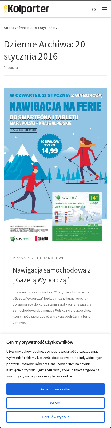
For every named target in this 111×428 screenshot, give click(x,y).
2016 (33, 27)
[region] (55, 381)
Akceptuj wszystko (55, 389)
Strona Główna (15, 27)
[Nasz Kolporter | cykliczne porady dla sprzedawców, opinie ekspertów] (26, 8)
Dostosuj (55, 403)
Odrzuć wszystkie (55, 417)
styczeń (46, 27)
